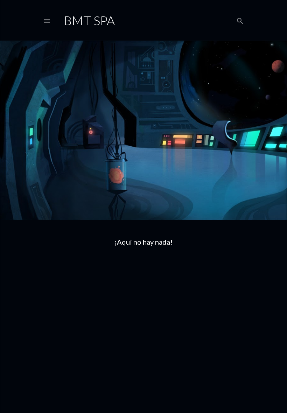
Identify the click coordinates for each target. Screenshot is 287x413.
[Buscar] (240, 19)
